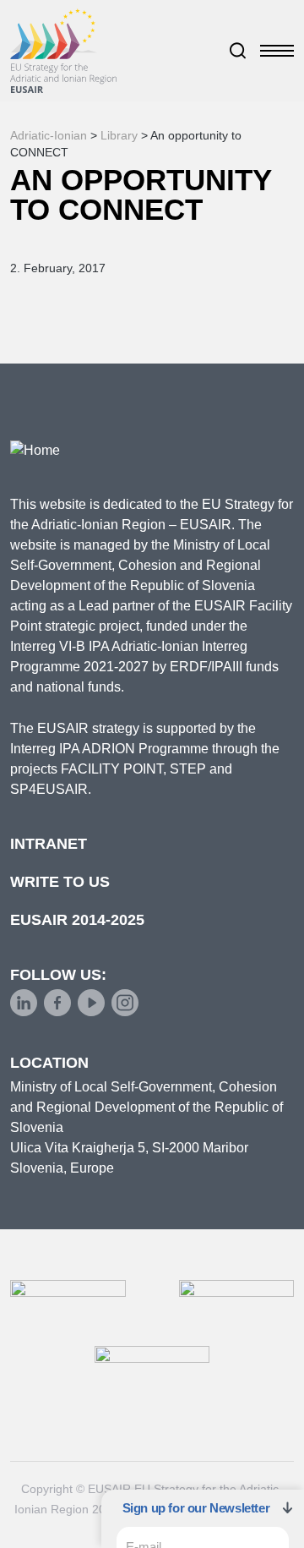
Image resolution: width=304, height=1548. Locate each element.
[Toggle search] (238, 51)
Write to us (60, 881)
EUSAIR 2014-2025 (77, 919)
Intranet (48, 843)
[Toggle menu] (277, 51)
